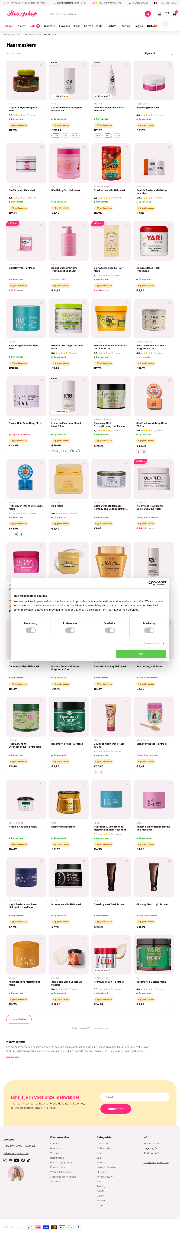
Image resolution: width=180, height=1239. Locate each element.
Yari (138, 264)
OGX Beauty (100, 502)
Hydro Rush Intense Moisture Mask (26, 507)
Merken (9, 26)
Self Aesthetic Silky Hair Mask (108, 269)
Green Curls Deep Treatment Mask (68, 347)
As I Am (55, 978)
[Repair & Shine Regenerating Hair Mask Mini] (154, 799)
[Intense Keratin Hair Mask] (69, 877)
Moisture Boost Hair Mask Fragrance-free (151, 347)
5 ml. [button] (65, 135)
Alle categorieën (21, 28)
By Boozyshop (104, 1148)
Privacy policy (57, 1167)
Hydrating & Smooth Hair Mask (23, 347)
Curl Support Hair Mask (22, 190)
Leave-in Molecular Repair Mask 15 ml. (66, 109)
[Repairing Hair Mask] (154, 80)
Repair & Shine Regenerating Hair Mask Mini (153, 828)
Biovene (13, 740)
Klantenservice (59, 1137)
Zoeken (148, 14)
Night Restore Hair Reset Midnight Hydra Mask (23, 906)
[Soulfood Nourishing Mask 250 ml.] (154, 396)
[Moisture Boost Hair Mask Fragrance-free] (154, 318)
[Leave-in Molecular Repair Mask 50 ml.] (69, 396)
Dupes (100, 1195)
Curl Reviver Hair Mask (22, 267)
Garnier (98, 342)
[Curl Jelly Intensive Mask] (26, 561)
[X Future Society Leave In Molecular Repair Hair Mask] (154, 561)
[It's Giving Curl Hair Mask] (69, 163)
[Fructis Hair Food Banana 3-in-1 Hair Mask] (111, 318)
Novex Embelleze (103, 187)
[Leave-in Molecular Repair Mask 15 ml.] (69, 80)
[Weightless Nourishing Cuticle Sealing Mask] (154, 479)
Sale (99, 1157)
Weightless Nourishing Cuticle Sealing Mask (149, 507)
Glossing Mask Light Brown (152, 904)
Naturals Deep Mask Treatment (148, 269)
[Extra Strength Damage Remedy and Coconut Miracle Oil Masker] (111, 479)
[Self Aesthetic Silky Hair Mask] (111, 241)
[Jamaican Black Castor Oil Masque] (69, 955)
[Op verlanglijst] (41, 64)
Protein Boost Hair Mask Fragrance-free (65, 668)
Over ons (55, 1148)
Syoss (54, 901)
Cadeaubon (103, 1143)
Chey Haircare (144, 342)
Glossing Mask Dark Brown (109, 904)
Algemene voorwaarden (63, 1176)
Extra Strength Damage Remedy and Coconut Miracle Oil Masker (111, 507)
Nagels (100, 1190)
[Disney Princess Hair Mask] (154, 717)
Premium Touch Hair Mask (109, 981)
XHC (11, 104)
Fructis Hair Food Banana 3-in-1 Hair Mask (110, 347)
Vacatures (55, 1181)
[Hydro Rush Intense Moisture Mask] (26, 479)
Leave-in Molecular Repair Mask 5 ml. (109, 109)
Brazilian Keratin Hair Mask (110, 190)
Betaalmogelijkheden (61, 1162)
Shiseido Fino (101, 978)
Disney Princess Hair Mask (151, 743)
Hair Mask (57, 505)
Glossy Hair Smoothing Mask (25, 423)
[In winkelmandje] (39, 94)
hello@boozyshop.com (16, 1153)
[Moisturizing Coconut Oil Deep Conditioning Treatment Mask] (69, 561)
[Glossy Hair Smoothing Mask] (26, 396)
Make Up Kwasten (106, 1167)
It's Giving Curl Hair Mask (65, 190)
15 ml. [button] (55, 135)
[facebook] (23, 1160)
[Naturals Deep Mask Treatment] (154, 241)
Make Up (101, 1162)
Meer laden (19, 1019)
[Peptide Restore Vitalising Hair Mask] (154, 163)
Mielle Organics (102, 420)
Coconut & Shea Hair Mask (24, 666)
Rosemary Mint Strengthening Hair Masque (110, 424)
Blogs (100, 1205)
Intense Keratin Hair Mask (66, 904)
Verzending (56, 1153)
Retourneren (57, 1157)
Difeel (54, 740)
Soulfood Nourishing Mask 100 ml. (109, 745)
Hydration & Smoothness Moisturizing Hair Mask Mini (110, 828)
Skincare (101, 1172)
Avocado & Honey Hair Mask (110, 666)
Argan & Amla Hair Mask (23, 826)
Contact (54, 1143)
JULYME (55, 264)
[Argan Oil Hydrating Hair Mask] (26, 80)
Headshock (142, 187)
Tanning (101, 1186)
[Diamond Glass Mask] (69, 799)
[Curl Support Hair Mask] (26, 163)
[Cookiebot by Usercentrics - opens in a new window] (151, 583)
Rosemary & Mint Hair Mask (67, 743)
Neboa (12, 342)
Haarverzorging (33, 34)
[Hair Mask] (69, 479)
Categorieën (104, 1137)
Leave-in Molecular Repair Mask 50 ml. (66, 424)
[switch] (70, 630)
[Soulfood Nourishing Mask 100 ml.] (111, 717)
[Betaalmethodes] (30, 1227)
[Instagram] (5, 1160)
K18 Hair (55, 104)
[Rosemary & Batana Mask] (154, 955)
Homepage (9, 34)
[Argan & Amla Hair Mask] (26, 799)
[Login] (159, 13)
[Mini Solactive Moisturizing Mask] (26, 955)
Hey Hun (55, 502)
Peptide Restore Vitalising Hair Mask (151, 192)
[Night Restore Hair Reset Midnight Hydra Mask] (26, 877)
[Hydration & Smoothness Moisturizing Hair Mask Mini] (111, 799)
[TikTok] (28, 1160)
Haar (20, 34)
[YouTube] (16, 1160)
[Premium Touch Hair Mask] (111, 955)
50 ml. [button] (75, 135)
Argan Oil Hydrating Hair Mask (23, 109)
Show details (152, 643)
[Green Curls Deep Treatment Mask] (69, 318)
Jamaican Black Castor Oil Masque (66, 983)
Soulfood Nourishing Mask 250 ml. (151, 424)
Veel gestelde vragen (61, 1172)
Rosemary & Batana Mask (151, 981)
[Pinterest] (10, 1160)
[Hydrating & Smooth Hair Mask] (26, 318)
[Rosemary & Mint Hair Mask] (69, 717)
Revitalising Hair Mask (149, 666)
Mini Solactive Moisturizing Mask (24, 983)
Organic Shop (16, 663)
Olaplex (140, 502)
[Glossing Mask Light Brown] (154, 877)
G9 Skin (98, 264)
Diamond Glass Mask (63, 826)
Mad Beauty (142, 740)
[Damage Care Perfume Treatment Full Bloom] (69, 241)
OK (141, 653)
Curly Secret (143, 104)
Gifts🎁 (152, 26)
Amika (139, 420)
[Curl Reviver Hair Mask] (26, 241)
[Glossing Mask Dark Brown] (111, 877)
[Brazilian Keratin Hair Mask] (111, 163)
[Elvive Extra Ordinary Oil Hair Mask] (111, 561)
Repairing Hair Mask (148, 107)
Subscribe (115, 1109)
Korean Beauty (104, 1176)
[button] (138, 451)
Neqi (53, 823)
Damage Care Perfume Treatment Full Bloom (64, 269)
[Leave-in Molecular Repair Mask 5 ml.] (111, 80)
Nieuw (100, 1153)
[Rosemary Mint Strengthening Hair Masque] (111, 396)
